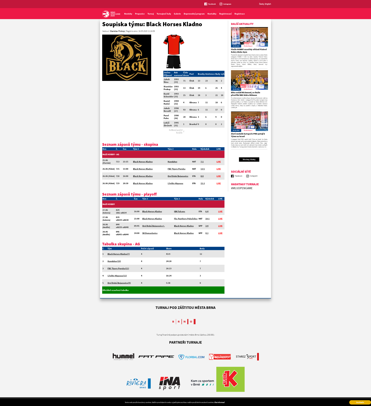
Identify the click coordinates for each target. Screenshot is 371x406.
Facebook (212, 4)
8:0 (202, 176)
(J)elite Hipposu (175, 183)
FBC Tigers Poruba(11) (118, 268)
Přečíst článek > (248, 46)
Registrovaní (225, 13)
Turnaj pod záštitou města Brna (185, 307)
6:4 (206, 211)
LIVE (219, 161)
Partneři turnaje (185, 342)
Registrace (239, 13)
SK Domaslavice (150, 233)
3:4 (206, 225)
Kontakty (212, 13)
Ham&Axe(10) (114, 261)
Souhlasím (360, 402)
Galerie (177, 13)
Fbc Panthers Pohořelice (186, 218)
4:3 (206, 233)
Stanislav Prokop (117, 31)
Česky (261, 4)
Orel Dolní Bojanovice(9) (119, 283)
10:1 (207, 218)
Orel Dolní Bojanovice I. (153, 225)
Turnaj (151, 13)
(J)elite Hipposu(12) (117, 275)
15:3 (203, 183)
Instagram (227, 4)
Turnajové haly (164, 13)
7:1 (202, 161)
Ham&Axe (172, 161)
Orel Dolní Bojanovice (178, 176)
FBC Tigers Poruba (176, 168)
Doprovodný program (194, 13)
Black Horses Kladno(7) (119, 254)
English (268, 4)
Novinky (128, 13)
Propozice (140, 13)
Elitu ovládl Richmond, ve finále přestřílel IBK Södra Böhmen (245, 93)
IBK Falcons (179, 211)
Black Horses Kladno (143, 161)
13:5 (203, 168)
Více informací (219, 402)
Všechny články (249, 159)
